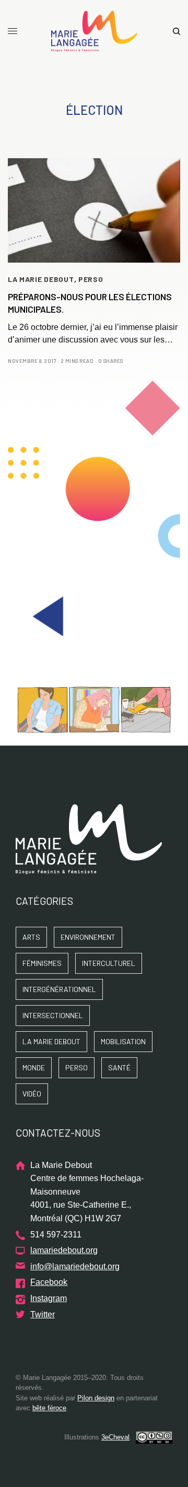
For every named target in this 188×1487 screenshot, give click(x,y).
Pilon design (95, 1398)
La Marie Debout (41, 279)
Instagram (48, 1298)
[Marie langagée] (94, 31)
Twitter (42, 1314)
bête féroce (49, 1408)
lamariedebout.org (64, 1250)
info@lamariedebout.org (75, 1266)
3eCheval (115, 1437)
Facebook (48, 1282)
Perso (90, 279)
